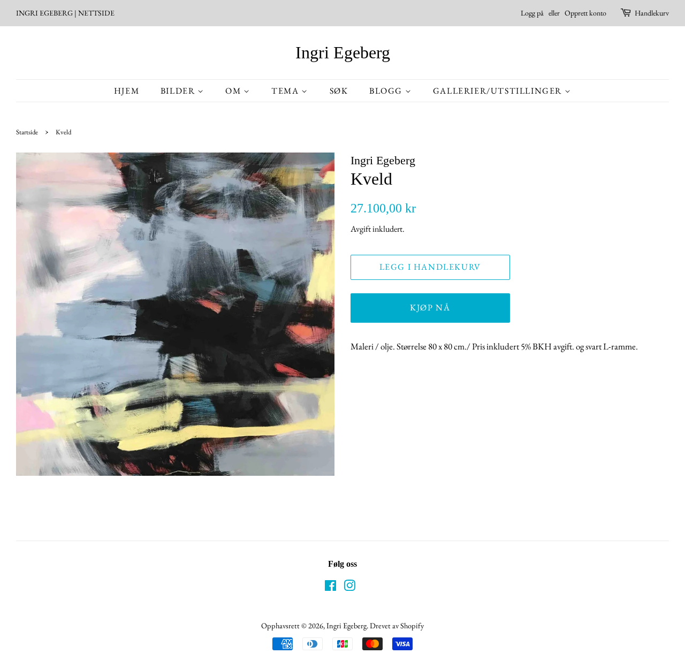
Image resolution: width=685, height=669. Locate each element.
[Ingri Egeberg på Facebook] (330, 587)
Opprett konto (585, 13)
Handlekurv (652, 13)
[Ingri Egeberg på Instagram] (349, 587)
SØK (339, 90)
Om (234, 90)
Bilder (179, 90)
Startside (27, 131)
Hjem (126, 90)
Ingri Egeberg (342, 52)
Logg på (532, 13)
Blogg (387, 90)
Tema (286, 90)
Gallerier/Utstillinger (499, 90)
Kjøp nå (430, 307)
